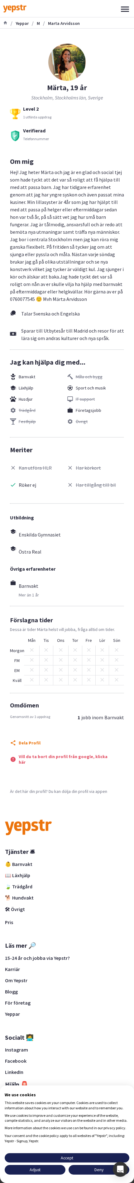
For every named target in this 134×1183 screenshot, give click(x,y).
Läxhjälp (26, 388)
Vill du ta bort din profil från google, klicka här (63, 759)
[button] (120, 1169)
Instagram (16, 1050)
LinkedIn (14, 1072)
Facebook (15, 1061)
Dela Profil (30, 743)
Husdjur (26, 399)
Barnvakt (27, 377)
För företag (18, 1003)
